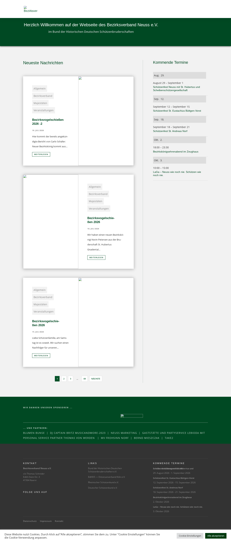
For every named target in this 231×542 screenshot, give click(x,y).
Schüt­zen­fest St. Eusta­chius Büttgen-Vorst (177, 110)
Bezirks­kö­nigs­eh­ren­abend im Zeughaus (176, 151)
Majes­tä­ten (40, 103)
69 (85, 378)
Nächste (95, 378)
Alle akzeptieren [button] (215, 535)
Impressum (46, 521)
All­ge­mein (40, 88)
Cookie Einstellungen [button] (190, 535)
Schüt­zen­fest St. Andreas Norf (170, 131)
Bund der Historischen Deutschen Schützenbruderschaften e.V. (105, 470)
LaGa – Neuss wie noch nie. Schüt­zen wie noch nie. (178, 506)
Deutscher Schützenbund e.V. (102, 487)
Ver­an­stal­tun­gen (44, 110)
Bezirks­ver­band (43, 96)
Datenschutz (30, 521)
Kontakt (59, 521)
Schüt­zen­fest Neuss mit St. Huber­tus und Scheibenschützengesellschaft (173, 468)
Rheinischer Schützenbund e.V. (103, 482)
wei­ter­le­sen (41, 154)
